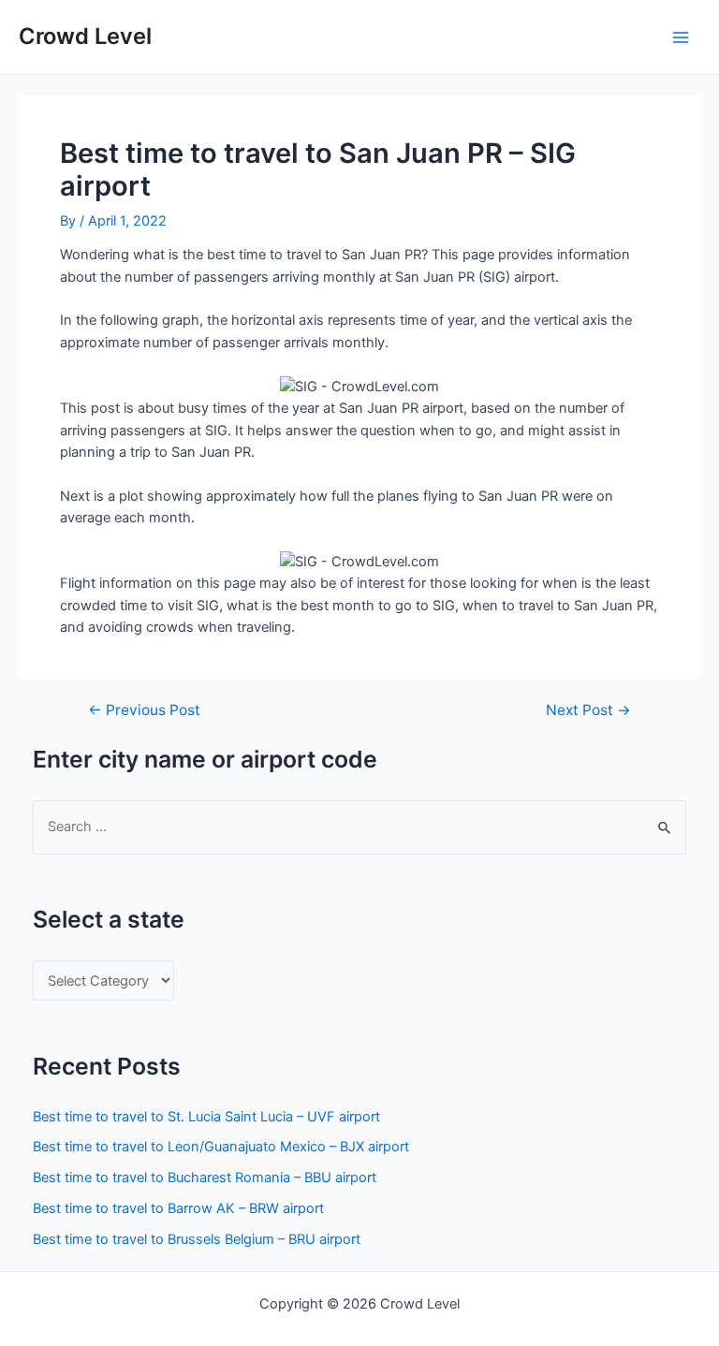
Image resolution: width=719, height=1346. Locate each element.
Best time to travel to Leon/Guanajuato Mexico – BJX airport (221, 1146)
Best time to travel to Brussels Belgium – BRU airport (196, 1239)
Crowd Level (85, 36)
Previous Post (144, 710)
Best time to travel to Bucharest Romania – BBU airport (204, 1177)
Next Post (588, 710)
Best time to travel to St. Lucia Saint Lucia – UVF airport (206, 1116)
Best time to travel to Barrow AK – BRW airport (178, 1208)
